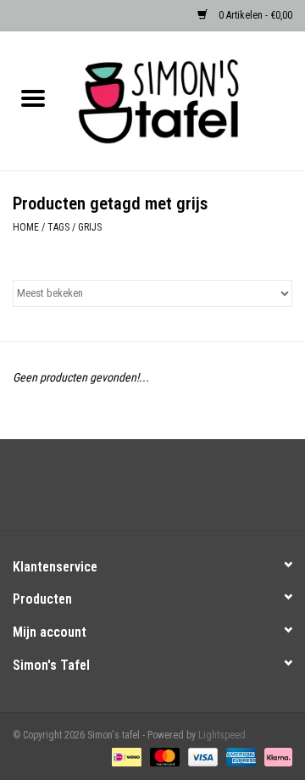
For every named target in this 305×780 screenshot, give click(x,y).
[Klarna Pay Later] (275, 756)
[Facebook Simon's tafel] (138, 490)
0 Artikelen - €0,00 (254, 15)
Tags (58, 227)
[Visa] (201, 756)
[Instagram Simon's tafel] (167, 490)
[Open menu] (33, 97)
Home (26, 227)
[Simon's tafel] (185, 100)
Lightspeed (222, 735)
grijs (90, 227)
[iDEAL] (124, 756)
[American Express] (239, 756)
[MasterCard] (163, 756)
